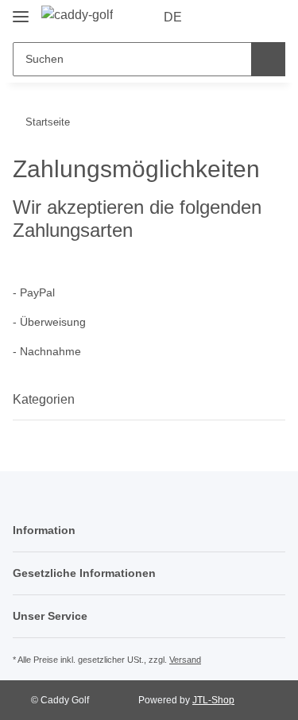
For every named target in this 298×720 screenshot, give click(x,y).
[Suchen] (268, 59)
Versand (185, 659)
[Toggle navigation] (21, 10)
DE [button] (173, 17)
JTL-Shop (213, 700)
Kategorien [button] (44, 399)
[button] (219, 17)
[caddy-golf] (77, 15)
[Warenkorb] (271, 17)
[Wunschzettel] (245, 17)
